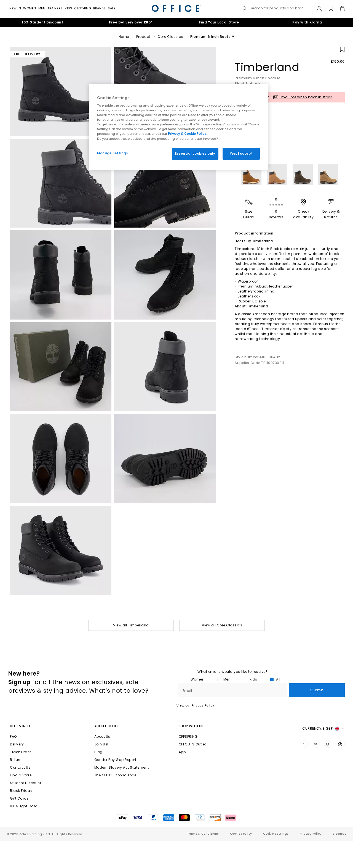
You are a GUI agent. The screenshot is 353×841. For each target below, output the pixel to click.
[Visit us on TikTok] (341, 744)
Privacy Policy (311, 834)
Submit (316, 690)
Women (29, 8)
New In (15, 8)
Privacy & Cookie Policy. (187, 133)
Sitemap (339, 834)
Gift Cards (19, 798)
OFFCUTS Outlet (192, 744)
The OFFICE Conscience (115, 775)
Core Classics (170, 36)
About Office (107, 726)
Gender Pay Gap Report (115, 759)
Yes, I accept (241, 153)
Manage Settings (112, 153)
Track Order (20, 752)
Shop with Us (191, 726)
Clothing (82, 8)
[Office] (176, 8)
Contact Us (20, 767)
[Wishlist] (327, 8)
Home (124, 36)
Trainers (55, 8)
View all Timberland (131, 625)
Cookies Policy (241, 834)
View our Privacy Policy (195, 705)
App (182, 752)
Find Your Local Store (219, 22)
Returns (17, 759)
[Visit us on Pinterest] (316, 744)
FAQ (13, 736)
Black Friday (21, 790)
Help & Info (20, 726)
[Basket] (339, 8)
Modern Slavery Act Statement (121, 767)
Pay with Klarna (307, 22)
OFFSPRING (188, 736)
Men (42, 8)
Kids (68, 8)
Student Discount (25, 783)
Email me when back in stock (306, 97)
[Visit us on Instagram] (328, 744)
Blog (98, 752)
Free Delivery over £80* (131, 22)
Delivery (17, 744)
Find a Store (20, 775)
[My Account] (316, 8)
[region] (178, 127)
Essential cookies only (195, 153)
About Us (102, 736)
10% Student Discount (42, 22)
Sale (111, 8)
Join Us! (101, 744)
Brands (99, 8)
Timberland (267, 67)
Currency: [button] (317, 728)
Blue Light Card (24, 806)
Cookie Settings (275, 834)
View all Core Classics (222, 625)
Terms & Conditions (203, 834)
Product (143, 36)
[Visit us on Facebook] (304, 744)
